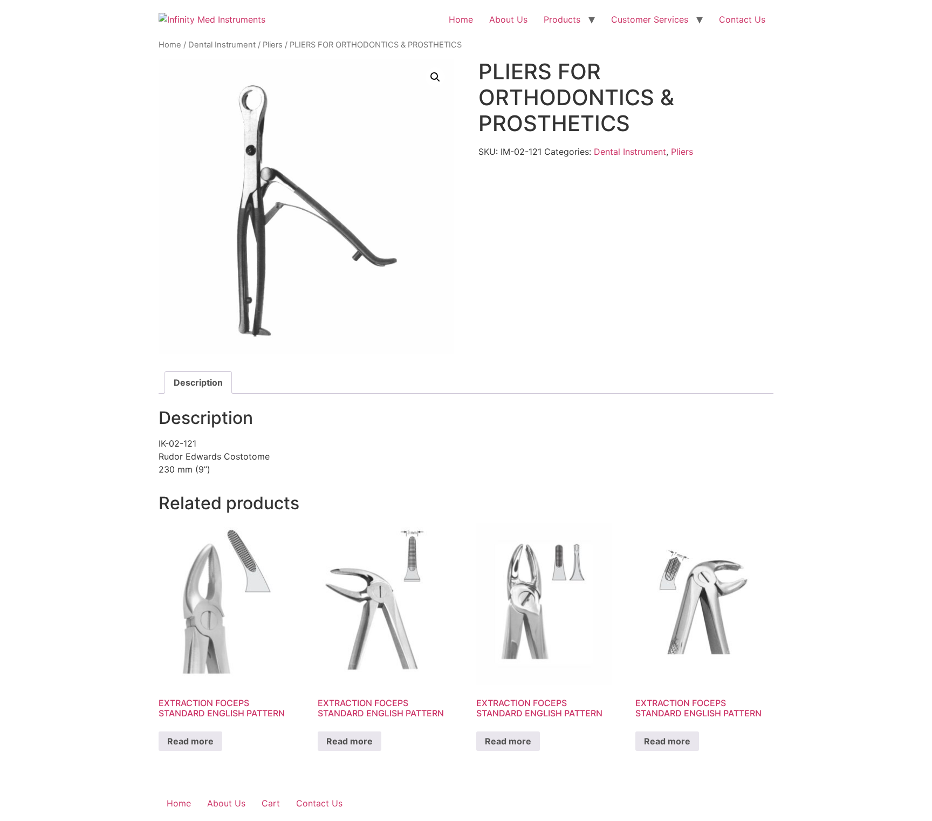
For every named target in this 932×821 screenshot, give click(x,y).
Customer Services (649, 19)
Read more (190, 741)
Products (562, 19)
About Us (508, 19)
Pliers (273, 45)
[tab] (198, 382)
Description (198, 382)
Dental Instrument (222, 45)
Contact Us (742, 19)
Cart (271, 803)
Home (461, 19)
